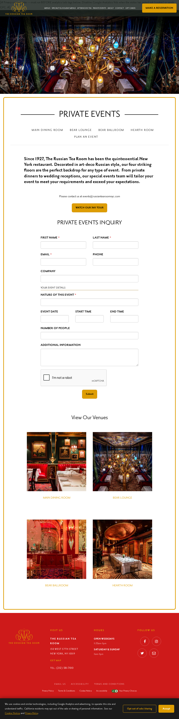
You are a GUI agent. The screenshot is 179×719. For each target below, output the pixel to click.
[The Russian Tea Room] (18, 8)
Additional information (61, 345)
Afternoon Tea (84, 8)
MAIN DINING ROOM (47, 130)
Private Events (99, 8)
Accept (166, 708)
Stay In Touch (153, 654)
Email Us (60, 684)
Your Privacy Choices (128, 690)
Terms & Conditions (66, 690)
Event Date (49, 312)
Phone (98, 254)
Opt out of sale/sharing (139, 708)
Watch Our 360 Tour (89, 207)
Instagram (156, 642)
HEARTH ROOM (142, 130)
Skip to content (14, 20)
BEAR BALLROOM (111, 130)
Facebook (144, 642)
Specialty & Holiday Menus (64, 8)
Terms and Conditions (109, 684)
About (111, 8)
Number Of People (55, 328)
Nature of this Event (57, 295)
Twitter (142, 654)
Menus (47, 8)
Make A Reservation (159, 8)
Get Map (55, 660)
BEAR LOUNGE (81, 130)
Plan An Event (86, 137)
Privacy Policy (48, 690)
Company (48, 271)
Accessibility (80, 684)
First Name (49, 238)
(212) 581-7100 (64, 668)
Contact (119, 8)
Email (45, 254)
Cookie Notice (85, 690)
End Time (117, 312)
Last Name (101, 238)
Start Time (83, 312)
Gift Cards (130, 8)
